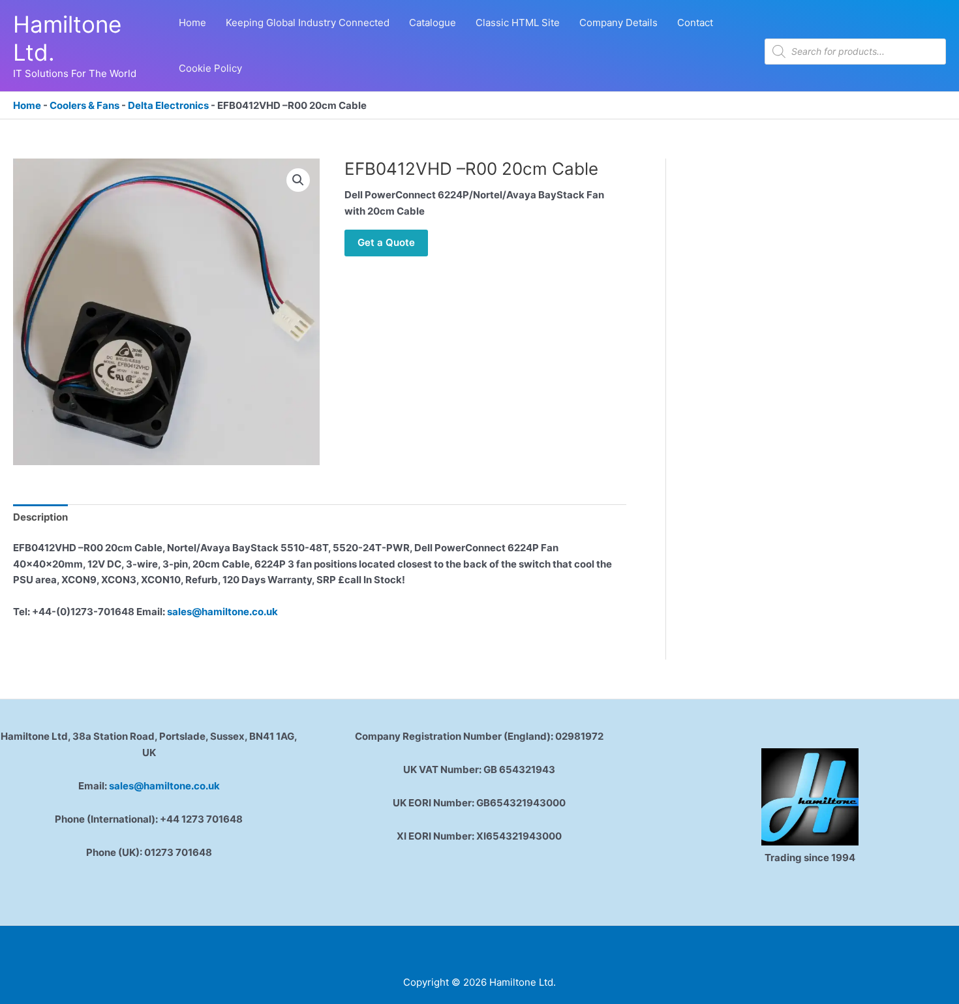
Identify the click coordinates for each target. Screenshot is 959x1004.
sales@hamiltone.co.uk (222, 611)
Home (27, 105)
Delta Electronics (168, 105)
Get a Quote (386, 242)
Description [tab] (40, 517)
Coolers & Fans (84, 105)
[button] (298, 180)
